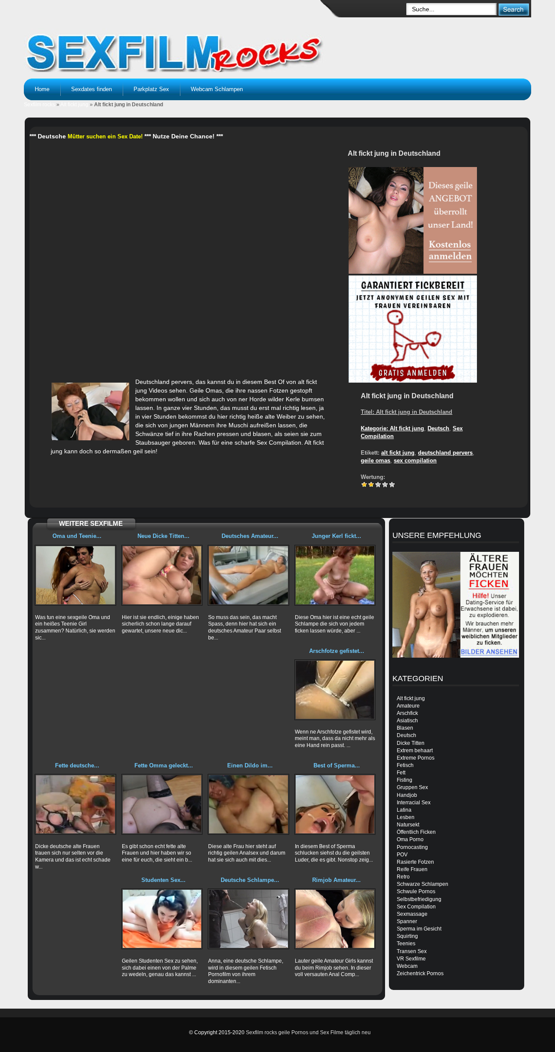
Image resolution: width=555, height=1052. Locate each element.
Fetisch (405, 765)
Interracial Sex (414, 803)
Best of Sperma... (336, 765)
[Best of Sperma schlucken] (335, 804)
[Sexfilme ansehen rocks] (176, 43)
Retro (403, 877)
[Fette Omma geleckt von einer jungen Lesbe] (162, 804)
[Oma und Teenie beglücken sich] (75, 575)
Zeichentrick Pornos (420, 973)
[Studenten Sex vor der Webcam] (162, 918)
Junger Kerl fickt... (336, 536)
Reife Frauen (412, 869)
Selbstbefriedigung (419, 899)
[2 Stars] (371, 484)
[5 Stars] (391, 484)
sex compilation (415, 460)
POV (402, 855)
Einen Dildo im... (250, 765)
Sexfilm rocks (39, 105)
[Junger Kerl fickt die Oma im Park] (335, 575)
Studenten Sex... (163, 880)
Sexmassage (412, 914)
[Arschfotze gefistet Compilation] (335, 689)
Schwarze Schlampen (422, 884)
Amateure (408, 706)
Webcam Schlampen (217, 89)
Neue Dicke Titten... (163, 536)
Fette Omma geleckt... (163, 765)
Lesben (406, 817)
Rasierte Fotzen (415, 862)
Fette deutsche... (77, 765)
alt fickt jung (398, 452)
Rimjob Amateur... (336, 880)
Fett (401, 773)
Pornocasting (412, 847)
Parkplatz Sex (151, 89)
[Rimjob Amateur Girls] (335, 918)
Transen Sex (412, 951)
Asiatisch (407, 721)
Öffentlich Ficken (416, 832)
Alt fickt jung (74, 105)
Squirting (407, 936)
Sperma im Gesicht (419, 929)
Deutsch (438, 428)
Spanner (407, 921)
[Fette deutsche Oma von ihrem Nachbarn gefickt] (75, 804)
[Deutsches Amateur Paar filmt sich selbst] (248, 575)
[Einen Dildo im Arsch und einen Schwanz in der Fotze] (248, 804)
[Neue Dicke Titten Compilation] (162, 575)
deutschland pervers (445, 452)
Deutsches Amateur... (250, 536)
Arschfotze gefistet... (336, 651)
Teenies (406, 944)
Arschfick (407, 713)
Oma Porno (410, 839)
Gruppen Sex (412, 787)
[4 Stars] (385, 484)
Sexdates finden (91, 89)
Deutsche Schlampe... (250, 880)
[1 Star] (364, 484)
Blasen (405, 728)
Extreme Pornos (415, 758)
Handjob (407, 795)
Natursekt (408, 825)
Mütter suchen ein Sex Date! (105, 136)
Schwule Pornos (416, 891)
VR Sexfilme (411, 959)
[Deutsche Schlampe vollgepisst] (248, 918)
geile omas (375, 460)
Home (42, 89)
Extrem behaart (415, 750)
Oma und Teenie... (76, 536)
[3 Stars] (378, 484)
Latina (404, 810)
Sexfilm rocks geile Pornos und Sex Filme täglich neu (308, 1032)
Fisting (404, 780)
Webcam (407, 966)
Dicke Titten (410, 743)
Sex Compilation (416, 907)
